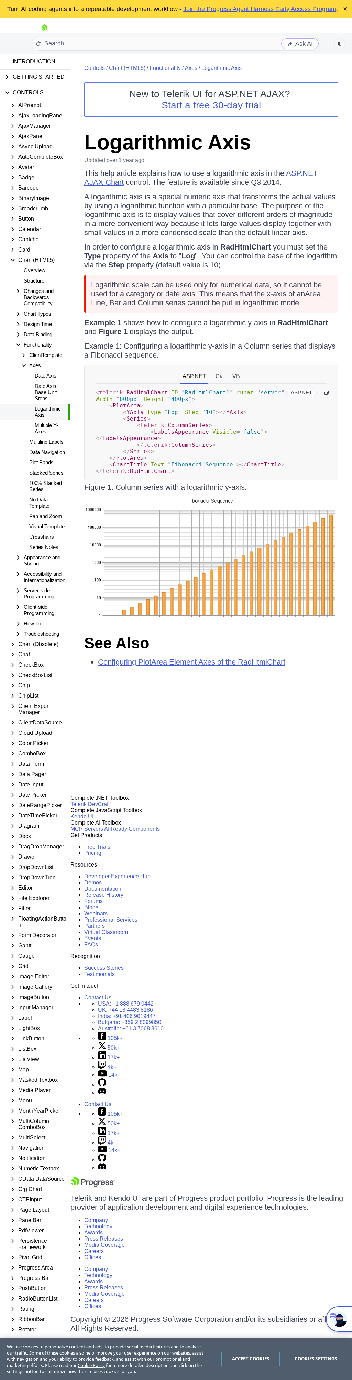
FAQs (91, 944)
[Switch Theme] (339, 43)
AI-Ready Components (132, 829)
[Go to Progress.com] (92, 1185)
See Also (116, 643)
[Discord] (102, 1092)
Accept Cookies (251, 1359)
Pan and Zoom (45, 516)
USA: (126, 1004)
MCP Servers (86, 829)
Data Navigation (47, 452)
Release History (103, 895)
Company (96, 1220)
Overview (34, 270)
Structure (34, 281)
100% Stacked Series (45, 486)
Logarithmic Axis (48, 412)
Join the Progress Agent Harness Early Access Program (259, 9)
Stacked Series (46, 473)
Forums (93, 901)
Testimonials (99, 974)
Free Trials (97, 847)
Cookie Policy (91, 1365)
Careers (94, 1251)
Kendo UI (82, 816)
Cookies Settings (316, 1359)
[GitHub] (102, 1084)
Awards (93, 1232)
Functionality (165, 68)
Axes (191, 68)
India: (127, 1016)
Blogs (91, 907)
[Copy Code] (326, 393)
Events (92, 938)
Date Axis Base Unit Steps (46, 392)
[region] (176, 1359)
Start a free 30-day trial (211, 105)
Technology (98, 1226)
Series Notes (43, 547)
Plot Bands (41, 462)
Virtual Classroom (106, 932)
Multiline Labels (46, 442)
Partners (94, 926)
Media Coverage (104, 1245)
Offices (92, 1257)
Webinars (96, 913)
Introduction (34, 61)
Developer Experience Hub (117, 876)
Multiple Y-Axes (46, 428)
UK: (125, 1010)
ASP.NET (194, 376)
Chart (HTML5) (127, 68)
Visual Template (47, 526)
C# (219, 376)
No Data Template (39, 503)
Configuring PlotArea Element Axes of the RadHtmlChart (191, 662)
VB (236, 376)
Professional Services (111, 920)
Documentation (102, 889)
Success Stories (104, 968)
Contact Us (97, 997)
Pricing (92, 853)
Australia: (131, 1028)
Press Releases (103, 1239)
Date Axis (45, 376)
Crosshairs (41, 537)
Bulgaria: (129, 1022)
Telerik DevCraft (90, 804)
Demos (93, 882)
